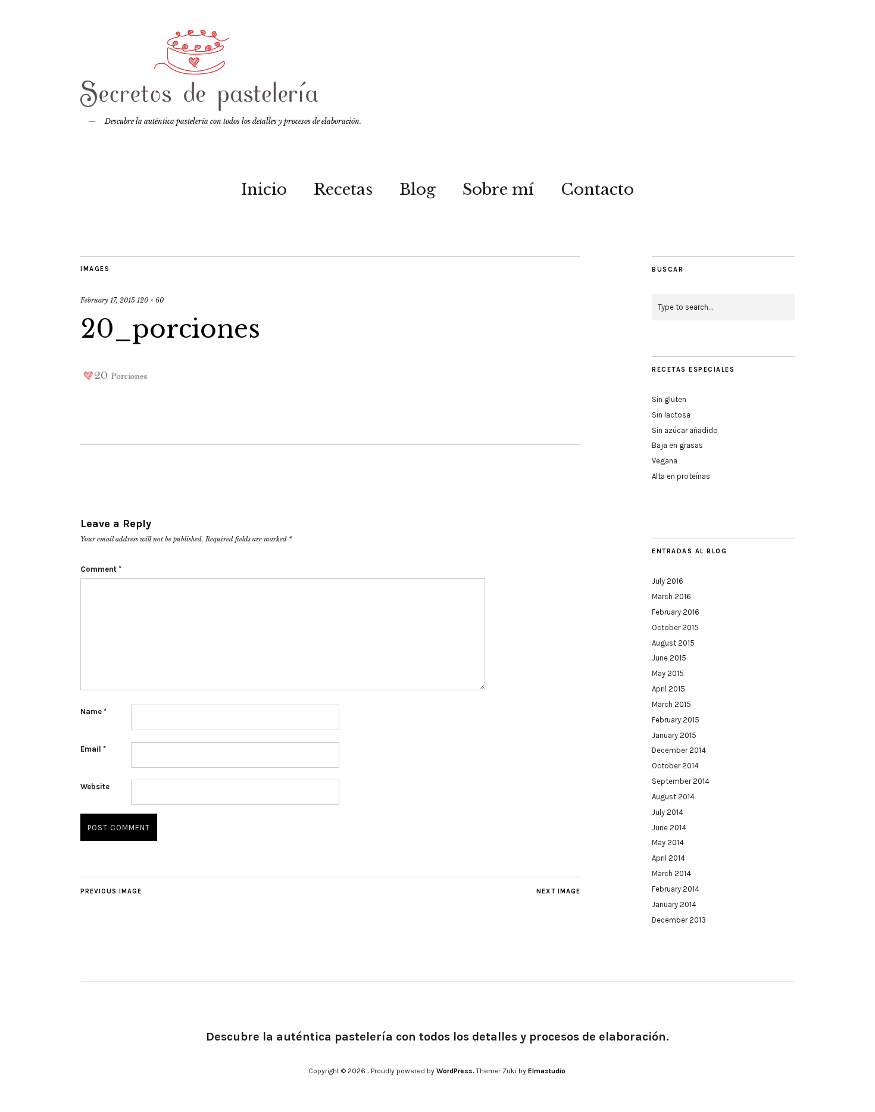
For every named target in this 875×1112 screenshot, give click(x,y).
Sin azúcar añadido (685, 430)
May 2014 (668, 842)
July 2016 (667, 581)
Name (93, 711)
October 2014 (675, 765)
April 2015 (668, 688)
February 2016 (675, 612)
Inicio (264, 189)
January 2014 (674, 904)
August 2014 (673, 796)
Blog (417, 189)
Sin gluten (669, 399)
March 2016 (671, 596)
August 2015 (673, 642)
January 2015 (674, 735)
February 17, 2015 (107, 300)
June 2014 (669, 827)
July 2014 (667, 812)
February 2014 (675, 888)
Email (93, 749)
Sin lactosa (671, 414)
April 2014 (668, 858)
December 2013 (679, 919)
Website (95, 786)
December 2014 (679, 750)
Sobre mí (498, 189)
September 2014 (681, 781)
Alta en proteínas (681, 476)
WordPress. (455, 1071)
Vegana (664, 460)
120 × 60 (150, 300)
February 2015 (675, 719)
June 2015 (669, 657)
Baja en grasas (677, 445)
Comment (100, 569)
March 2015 (671, 704)
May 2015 (668, 673)
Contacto (597, 189)
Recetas (343, 189)
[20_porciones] (116, 388)
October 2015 (675, 627)
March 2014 (671, 873)
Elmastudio (546, 1071)
